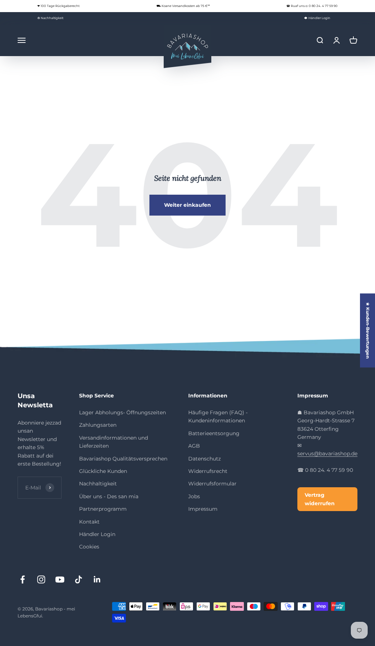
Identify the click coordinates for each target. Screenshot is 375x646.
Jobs (194, 496)
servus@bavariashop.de (327, 453)
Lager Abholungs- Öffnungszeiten (122, 412)
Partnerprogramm (103, 509)
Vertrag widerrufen (320, 499)
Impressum (203, 509)
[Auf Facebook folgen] (22, 579)
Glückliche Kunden (103, 471)
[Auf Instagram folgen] (41, 579)
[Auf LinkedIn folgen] (97, 579)
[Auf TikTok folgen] (78, 579)
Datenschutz (204, 458)
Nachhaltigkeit (98, 483)
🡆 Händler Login (317, 18)
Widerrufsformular (212, 483)
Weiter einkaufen (187, 205)
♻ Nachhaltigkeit (50, 18)
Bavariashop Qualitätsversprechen (123, 458)
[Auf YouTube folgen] (60, 579)
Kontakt (89, 521)
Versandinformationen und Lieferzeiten (113, 441)
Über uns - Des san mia (108, 496)
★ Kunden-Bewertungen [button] (368, 330)
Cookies (89, 546)
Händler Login (97, 534)
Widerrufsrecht (207, 471)
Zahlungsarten (97, 425)
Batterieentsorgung (214, 433)
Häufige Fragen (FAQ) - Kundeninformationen (218, 416)
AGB (194, 446)
